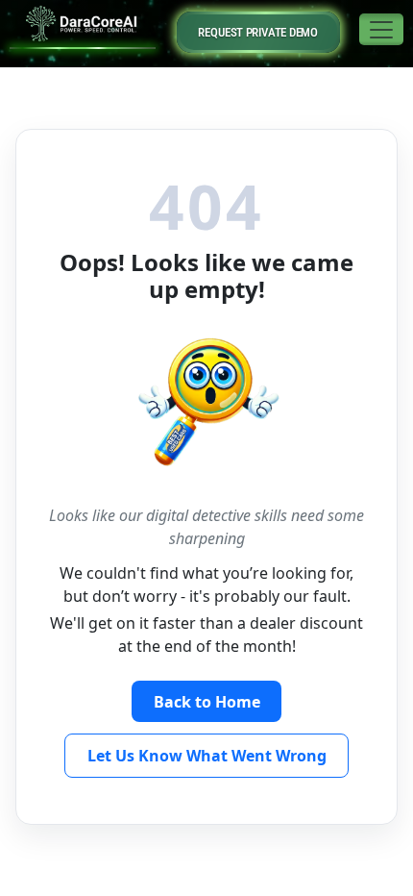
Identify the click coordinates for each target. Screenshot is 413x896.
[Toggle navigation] (381, 29)
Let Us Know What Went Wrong (207, 755)
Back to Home (207, 701)
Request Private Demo (258, 32)
